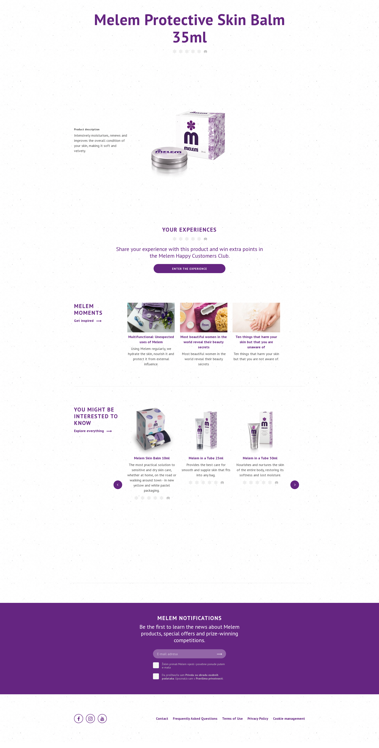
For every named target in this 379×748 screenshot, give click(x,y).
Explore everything (89, 431)
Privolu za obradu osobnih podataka (190, 676)
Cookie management (289, 718)
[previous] (118, 484)
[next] (294, 484)
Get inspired (84, 320)
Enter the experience (189, 269)
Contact (162, 718)
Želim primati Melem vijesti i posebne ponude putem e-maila (193, 665)
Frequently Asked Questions (195, 718)
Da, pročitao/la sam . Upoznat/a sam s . (192, 676)
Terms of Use (232, 718)
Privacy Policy (258, 718)
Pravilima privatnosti (209, 678)
